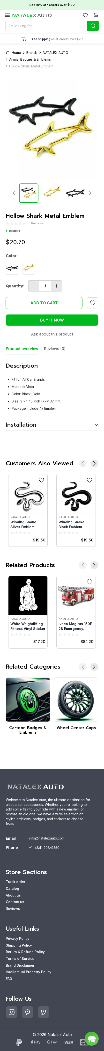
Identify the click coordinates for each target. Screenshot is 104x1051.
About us (13, 895)
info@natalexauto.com (47, 838)
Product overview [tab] (22, 348)
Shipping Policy (19, 945)
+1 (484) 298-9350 (44, 848)
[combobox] (52, 26)
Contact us (15, 902)
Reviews (13, 908)
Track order (15, 882)
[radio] (7, 223)
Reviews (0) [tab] (55, 348)
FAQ (9, 979)
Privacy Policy (17, 938)
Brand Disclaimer (20, 965)
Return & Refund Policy (25, 952)
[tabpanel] (52, 393)
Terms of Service (20, 958)
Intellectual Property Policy (28, 972)
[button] (92, 1039)
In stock (14, 231)
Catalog (12, 888)
